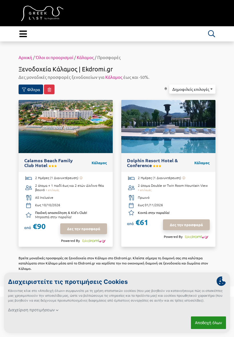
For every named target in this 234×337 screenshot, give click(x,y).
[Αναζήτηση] (211, 33)
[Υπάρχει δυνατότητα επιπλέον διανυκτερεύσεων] (80, 178)
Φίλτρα (33, 89)
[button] (192, 89)
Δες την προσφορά (83, 228)
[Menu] (23, 33)
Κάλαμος (85, 57)
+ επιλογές (52, 190)
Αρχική (25, 57)
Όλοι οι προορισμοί (54, 57)
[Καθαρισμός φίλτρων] (49, 89)
